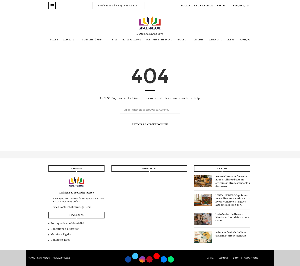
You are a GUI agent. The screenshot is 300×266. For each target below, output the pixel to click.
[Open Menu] (52, 5)
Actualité (68, 39)
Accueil (54, 39)
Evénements (215, 39)
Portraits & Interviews (159, 39)
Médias (210, 257)
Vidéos (230, 39)
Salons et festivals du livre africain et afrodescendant (230, 234)
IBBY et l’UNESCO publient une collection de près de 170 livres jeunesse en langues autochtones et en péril (232, 200)
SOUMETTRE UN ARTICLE (197, 5)
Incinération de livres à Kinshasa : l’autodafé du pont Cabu (232, 217)
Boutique (244, 39)
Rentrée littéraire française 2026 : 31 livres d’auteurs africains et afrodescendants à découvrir (232, 181)
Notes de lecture (131, 39)
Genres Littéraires (92, 39)
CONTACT (222, 5)
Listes (113, 39)
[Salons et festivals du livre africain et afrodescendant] (203, 237)
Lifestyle (198, 39)
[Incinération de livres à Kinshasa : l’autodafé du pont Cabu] (203, 219)
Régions (181, 39)
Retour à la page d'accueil (150, 124)
